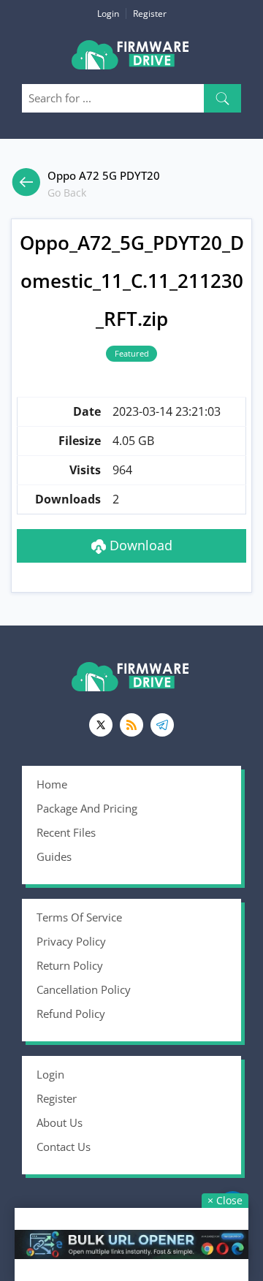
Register (150, 13)
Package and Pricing (87, 808)
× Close (225, 1200)
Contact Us (64, 1146)
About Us (60, 1122)
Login (108, 13)
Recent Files (66, 832)
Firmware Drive (131, 60)
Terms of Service (79, 917)
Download (139, 545)
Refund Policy (71, 1013)
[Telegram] (162, 725)
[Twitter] (101, 725)
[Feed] (131, 725)
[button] (222, 98)
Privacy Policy (71, 941)
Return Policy (70, 965)
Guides (54, 856)
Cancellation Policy (84, 989)
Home (52, 784)
